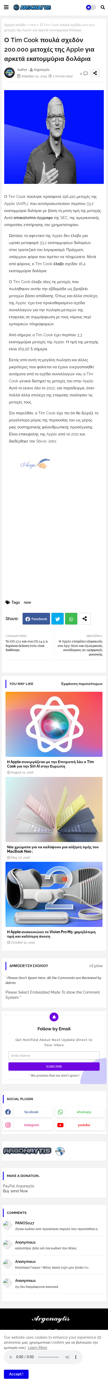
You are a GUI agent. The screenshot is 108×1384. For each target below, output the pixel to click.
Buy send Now (15, 1191)
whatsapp (84, 1112)
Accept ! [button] (16, 1374)
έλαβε (59, 263)
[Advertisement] (54, 542)
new (32, 25)
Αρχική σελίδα (15, 25)
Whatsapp (71, 619)
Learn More (37, 1347)
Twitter (57, 619)
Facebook (39, 619)
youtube (84, 1125)
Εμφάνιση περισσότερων (81, 684)
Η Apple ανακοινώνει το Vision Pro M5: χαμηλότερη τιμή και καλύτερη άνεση (51, 934)
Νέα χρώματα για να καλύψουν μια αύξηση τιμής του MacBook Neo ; (53, 849)
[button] (103, 7)
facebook (31, 1112)
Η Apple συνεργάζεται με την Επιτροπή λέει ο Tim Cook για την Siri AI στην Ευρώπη (50, 764)
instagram (31, 1125)
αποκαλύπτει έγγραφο (34, 217)
